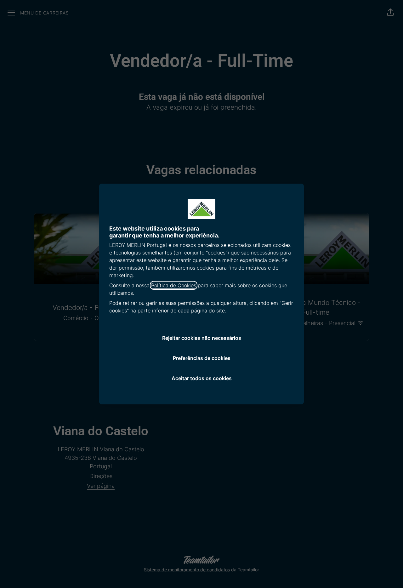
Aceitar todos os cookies (202, 378)
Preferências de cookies (201, 358)
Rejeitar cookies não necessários (201, 338)
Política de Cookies (173, 285)
